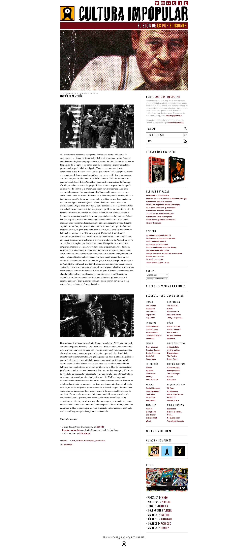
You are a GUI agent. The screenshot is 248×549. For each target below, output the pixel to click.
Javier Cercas (100, 440)
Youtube (163, 3)
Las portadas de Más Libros (157, 250)
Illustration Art (173, 312)
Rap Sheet (150, 318)
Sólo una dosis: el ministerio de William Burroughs (166, 199)
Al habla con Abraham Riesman (159, 202)
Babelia (100, 426)
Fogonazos (171, 409)
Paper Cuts (150, 315)
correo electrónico (175, 123)
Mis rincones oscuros (155, 256)
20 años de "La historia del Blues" (160, 214)
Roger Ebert (172, 359)
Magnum (149, 371)
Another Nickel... (174, 368)
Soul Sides (150, 394)
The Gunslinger (173, 374)
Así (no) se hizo (173, 350)
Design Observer (153, 353)
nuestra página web (174, 116)
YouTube (166, 502)
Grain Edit (150, 356)
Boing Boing (151, 412)
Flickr (168, 3)
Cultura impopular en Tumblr (166, 286)
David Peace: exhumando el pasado (160, 238)
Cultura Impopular (124, 13)
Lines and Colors (174, 315)
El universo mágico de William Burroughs (163, 205)
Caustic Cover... (152, 329)
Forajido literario (156, 169)
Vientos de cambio (153, 223)
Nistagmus (171, 380)
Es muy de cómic (174, 335)
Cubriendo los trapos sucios (157, 262)
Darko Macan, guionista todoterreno (160, 220)
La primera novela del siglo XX (158, 235)
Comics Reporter (174, 329)
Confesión (177, 169)
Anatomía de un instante (85, 440)
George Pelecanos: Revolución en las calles (164, 253)
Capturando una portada (156, 241)
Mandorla (171, 338)
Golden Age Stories (175, 394)
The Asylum (151, 306)
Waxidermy (150, 400)
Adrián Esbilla (173, 347)
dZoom (149, 368)
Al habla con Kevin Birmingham (159, 217)
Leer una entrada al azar (157, 279)
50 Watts (170, 388)
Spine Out (150, 338)
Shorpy (149, 377)
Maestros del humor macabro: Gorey (161, 247)
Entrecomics (172, 332)
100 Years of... (173, 306)
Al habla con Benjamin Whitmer (159, 211)
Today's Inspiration (175, 318)
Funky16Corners (153, 388)
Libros (64, 440)
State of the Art (152, 380)
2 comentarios (67, 444)
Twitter (174, 3)
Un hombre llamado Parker (157, 244)
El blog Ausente (173, 371)
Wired (148, 421)
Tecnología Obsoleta (175, 421)
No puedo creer (173, 418)
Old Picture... (151, 374)
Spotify (165, 528)
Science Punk (151, 418)
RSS (150, 141)
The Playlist (172, 356)
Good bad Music (152, 391)
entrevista (76, 430)
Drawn (170, 309)
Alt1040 (149, 409)
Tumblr (186, 3)
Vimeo (157, 3)
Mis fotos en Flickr (159, 431)
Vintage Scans (173, 400)
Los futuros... (151, 312)
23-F (73, 440)
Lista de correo (156, 135)
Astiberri (166, 451)
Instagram (166, 519)
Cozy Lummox (152, 347)
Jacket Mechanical (153, 335)
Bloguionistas (172, 353)
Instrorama (150, 397)
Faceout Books (152, 332)
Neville (170, 377)
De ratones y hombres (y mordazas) (161, 208)
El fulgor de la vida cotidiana (157, 195)
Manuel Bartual (153, 451)
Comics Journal (173, 326)
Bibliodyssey (172, 391)
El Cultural (84, 433)
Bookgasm (150, 309)
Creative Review (153, 350)
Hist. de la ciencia (174, 412)
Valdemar (180, 451)
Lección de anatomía (71, 96)
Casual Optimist (152, 326)
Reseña (65, 430)
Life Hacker (151, 415)
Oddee (170, 415)
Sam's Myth (151, 359)
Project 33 (171, 397)
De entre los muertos (154, 259)
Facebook (180, 3)
